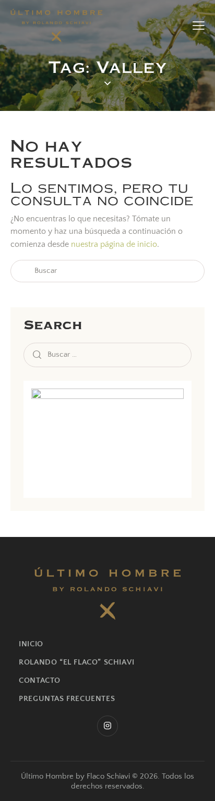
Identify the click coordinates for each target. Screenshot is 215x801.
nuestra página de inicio (114, 244)
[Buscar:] (107, 354)
